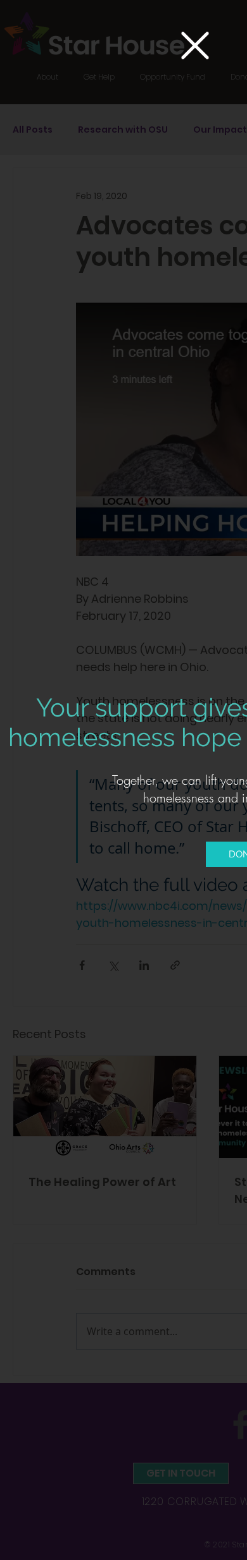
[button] (195, 45)
